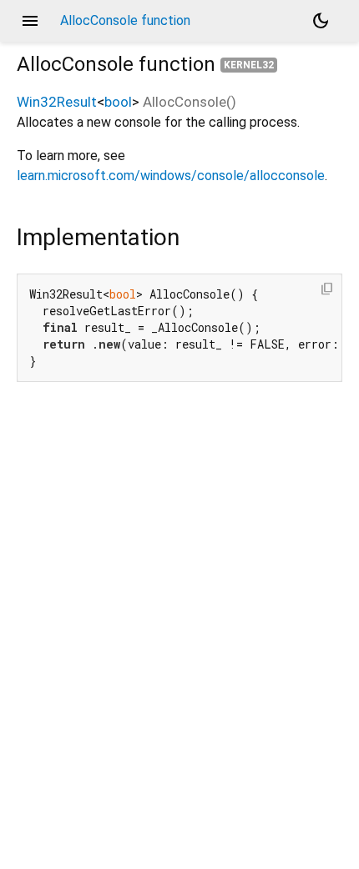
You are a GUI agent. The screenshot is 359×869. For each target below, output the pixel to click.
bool (118, 101)
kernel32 (249, 65)
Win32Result (57, 101)
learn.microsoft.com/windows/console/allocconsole (171, 175)
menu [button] (30, 21)
